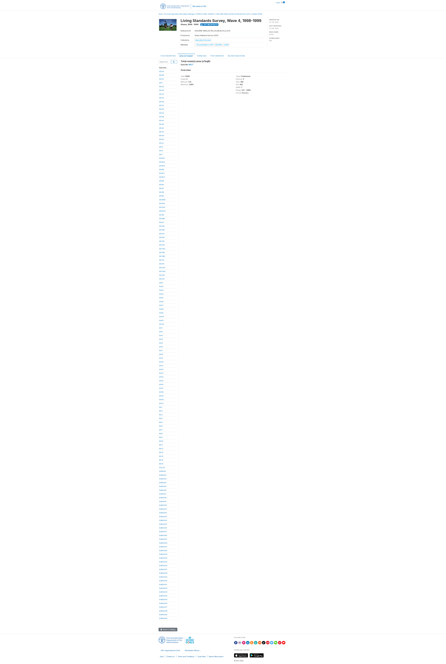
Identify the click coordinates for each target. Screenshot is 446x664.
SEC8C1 (162, 173)
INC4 (161, 418)
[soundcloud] (259, 642)
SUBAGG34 (163, 596)
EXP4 (161, 339)
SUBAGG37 (163, 607)
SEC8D (161, 181)
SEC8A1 (162, 158)
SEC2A (161, 86)
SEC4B (161, 117)
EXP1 (160, 328)
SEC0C (161, 79)
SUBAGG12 (163, 513)
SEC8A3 (162, 166)
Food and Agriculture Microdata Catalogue (179, 14)
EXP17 (161, 388)
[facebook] (236, 642)
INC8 (161, 433)
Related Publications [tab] (236, 56)
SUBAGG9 (162, 501)
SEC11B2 (162, 256)
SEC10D (162, 237)
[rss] (251, 642)
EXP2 (161, 332)
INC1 (160, 407)
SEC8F (161, 188)
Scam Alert (202, 656)
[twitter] (271, 642)
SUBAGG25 (163, 562)
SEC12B (161, 275)
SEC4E (161, 128)
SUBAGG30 (163, 581)
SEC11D (161, 264)
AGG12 (161, 324)
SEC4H (161, 139)
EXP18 (161, 392)
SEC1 (161, 83)
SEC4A (161, 113)
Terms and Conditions (186, 656)
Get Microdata (210, 25)
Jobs (162, 656)
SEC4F (161, 132)
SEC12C (162, 279)
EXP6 (161, 347)
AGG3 (161, 290)
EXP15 (161, 381)
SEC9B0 (162, 218)
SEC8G (161, 192)
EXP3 (161, 335)
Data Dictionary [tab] (186, 56)
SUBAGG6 (162, 490)
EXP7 (161, 350)
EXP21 (161, 403)
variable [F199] (256, 14)
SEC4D (161, 124)
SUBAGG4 (162, 483)
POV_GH (162, 467)
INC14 (161, 456)
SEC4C (161, 120)
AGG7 (161, 305)
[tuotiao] (267, 642)
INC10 (161, 441)
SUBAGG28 (163, 573)
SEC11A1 (162, 245)
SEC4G (161, 135)
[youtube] (283, 642)
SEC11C (161, 260)
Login (278, 2)
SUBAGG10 (163, 505)
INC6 (161, 426)
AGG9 (161, 313)
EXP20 (161, 399)
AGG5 (161, 298)
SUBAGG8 (162, 498)
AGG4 (161, 294)
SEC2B (161, 90)
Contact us (170, 656)
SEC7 (161, 154)
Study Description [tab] (168, 56)
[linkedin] (247, 642)
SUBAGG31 (163, 584)
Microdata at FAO (199, 6)
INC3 (161, 415)
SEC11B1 (162, 252)
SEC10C (162, 234)
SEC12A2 (162, 271)
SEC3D (161, 109)
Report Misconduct (216, 656)
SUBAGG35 (163, 599)
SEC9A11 (162, 207)
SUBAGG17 (163, 531)
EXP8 (161, 354)
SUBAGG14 (163, 520)
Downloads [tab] (202, 56)
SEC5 (161, 147)
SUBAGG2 (162, 475)
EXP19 (161, 396)
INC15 (161, 460)
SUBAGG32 (163, 588)
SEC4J (161, 143)
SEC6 (161, 151)
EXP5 (161, 343)
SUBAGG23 (163, 554)
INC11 (161, 445)
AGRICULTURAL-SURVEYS (205, 14)
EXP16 (161, 384)
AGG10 (161, 316)
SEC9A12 (162, 211)
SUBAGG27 (163, 569)
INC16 (161, 464)
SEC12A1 (162, 268)
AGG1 (161, 283)
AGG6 (161, 301)
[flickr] (239, 642)
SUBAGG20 (163, 543)
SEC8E (161, 184)
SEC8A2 (162, 162)
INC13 (161, 452)
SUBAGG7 (162, 494)
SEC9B (161, 215)
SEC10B (161, 230)
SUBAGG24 (163, 558)
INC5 (161, 422)
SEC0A (161, 71)
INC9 (161, 437)
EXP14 (161, 377)
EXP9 (161, 358)
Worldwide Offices (192, 650)
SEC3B (161, 102)
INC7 (161, 430)
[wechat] (275, 642)
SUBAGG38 (163, 611)
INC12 (161, 449)
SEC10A (162, 226)
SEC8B (161, 169)
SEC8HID (162, 200)
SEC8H (161, 196)
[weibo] (279, 642)
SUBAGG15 (163, 524)
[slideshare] (255, 642)
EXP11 (161, 366)
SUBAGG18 (163, 535)
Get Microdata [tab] (218, 56)
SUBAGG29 (163, 577)
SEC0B (161, 75)
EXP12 (161, 369)
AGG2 (161, 286)
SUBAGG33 (163, 592)
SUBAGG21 (163, 547)
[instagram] (244, 642)
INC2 (161, 411)
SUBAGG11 (163, 509)
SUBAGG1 (162, 471)
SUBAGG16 (163, 528)
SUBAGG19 (163, 539)
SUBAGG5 (162, 486)
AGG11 (161, 320)
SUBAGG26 (163, 565)
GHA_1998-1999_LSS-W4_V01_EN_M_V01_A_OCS (233, 14)
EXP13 (161, 373)
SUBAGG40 (163, 618)
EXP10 (161, 362)
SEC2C (161, 94)
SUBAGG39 (163, 615)
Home (161, 14)
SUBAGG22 (163, 550)
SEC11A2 (162, 249)
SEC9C (161, 222)
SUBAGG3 (162, 479)
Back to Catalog (169, 630)
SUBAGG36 (163, 603)
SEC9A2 (162, 203)
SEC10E (161, 241)
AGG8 (161, 309)
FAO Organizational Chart (170, 650)
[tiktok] (263, 642)
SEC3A (161, 98)
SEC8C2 (162, 177)
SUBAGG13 (163, 516)
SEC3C (161, 105)
